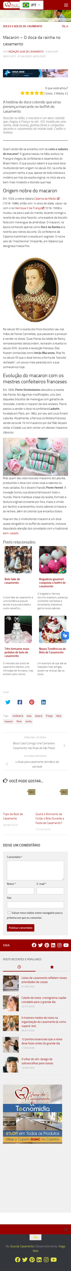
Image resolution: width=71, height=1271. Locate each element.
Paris (19, 721)
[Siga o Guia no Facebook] (34, 945)
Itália (58, 716)
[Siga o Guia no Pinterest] (46, 945)
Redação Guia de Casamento (26, 51)
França (49, 716)
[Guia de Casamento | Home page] (15, 5)
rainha (28, 721)
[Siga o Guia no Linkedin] (53, 945)
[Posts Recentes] (19, 967)
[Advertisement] (35, 1179)
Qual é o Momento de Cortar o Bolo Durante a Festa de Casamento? (50, 818)
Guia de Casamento (22, 1246)
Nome (11, 884)
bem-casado (11, 533)
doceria (38, 716)
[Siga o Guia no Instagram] (59, 945)
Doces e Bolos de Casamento (22, 26)
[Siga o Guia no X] (40, 945)
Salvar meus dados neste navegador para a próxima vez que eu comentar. (35, 915)
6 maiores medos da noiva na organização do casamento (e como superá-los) (43, 1022)
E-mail (41, 884)
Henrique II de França (28, 208)
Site (9, 898)
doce (29, 716)
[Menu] (66, 5)
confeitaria (18, 716)
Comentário (14, 857)
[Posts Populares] (52, 967)
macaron (8, 721)
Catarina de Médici (45, 198)
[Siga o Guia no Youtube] (65, 945)
